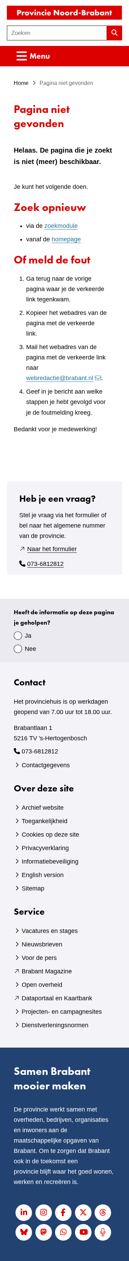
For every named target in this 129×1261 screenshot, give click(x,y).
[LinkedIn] (23, 1212)
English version (43, 875)
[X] (83, 1212)
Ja (28, 635)
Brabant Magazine (47, 971)
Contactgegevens (46, 765)
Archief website (43, 807)
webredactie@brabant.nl (59, 378)
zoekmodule (61, 225)
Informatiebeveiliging (50, 861)
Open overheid (42, 984)
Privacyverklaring (45, 848)
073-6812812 (45, 563)
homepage (66, 239)
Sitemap (33, 888)
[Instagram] (43, 1212)
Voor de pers (39, 957)
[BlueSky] (23, 1232)
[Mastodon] (43, 1232)
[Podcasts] (103, 1232)
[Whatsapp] (63, 1232)
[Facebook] (63, 1212)
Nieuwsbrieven (42, 944)
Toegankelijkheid (44, 821)
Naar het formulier (52, 549)
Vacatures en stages (50, 930)
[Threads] (103, 1212)
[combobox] (57, 33)
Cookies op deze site (50, 834)
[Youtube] (83, 1232)
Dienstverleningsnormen (55, 1025)
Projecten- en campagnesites (62, 1011)
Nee (30, 648)
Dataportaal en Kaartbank (57, 998)
